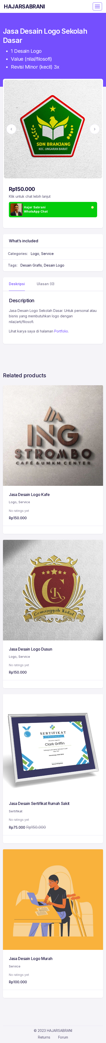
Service (47, 253)
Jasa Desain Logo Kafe (29, 494)
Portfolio (61, 331)
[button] (11, 129)
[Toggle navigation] (97, 6)
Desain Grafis (31, 265)
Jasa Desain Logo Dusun (30, 649)
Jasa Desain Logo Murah (30, 958)
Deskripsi (17, 284)
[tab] (17, 284)
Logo (35, 253)
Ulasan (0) (45, 284)
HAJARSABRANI (24, 6)
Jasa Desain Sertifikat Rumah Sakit (39, 803)
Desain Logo (54, 265)
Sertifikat (15, 811)
